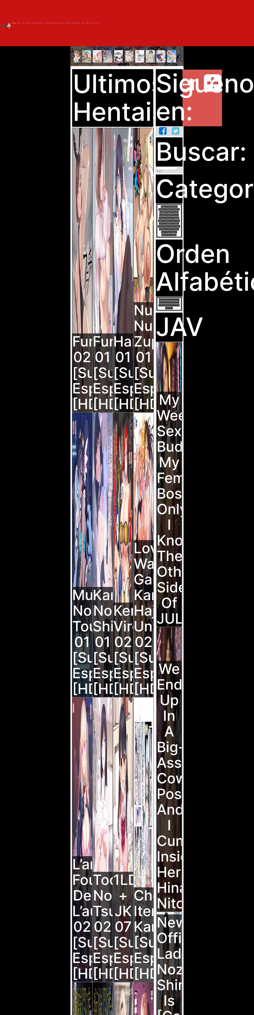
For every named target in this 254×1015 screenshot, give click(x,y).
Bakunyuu (162, 209)
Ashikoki (174, 206)
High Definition (37, 23)
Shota (168, 229)
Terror (163, 232)
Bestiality (176, 209)
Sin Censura (26, 23)
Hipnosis (167, 220)
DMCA (88, 23)
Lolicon (162, 223)
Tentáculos (175, 229)
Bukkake (169, 209)
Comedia (175, 212)
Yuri (170, 235)
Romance (162, 229)
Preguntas (95, 23)
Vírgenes (173, 232)
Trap (168, 232)
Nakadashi (169, 223)
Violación (165, 235)
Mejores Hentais (65, 23)
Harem (161, 220)
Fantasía (162, 218)
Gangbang (175, 218)
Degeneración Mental (166, 215)
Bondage (162, 212)
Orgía (172, 226)
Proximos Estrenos (51, 23)
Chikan (169, 212)
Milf (178, 220)
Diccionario (76, 23)
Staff (19, 23)
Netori (167, 226)
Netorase (161, 226)
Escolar (176, 215)
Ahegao (164, 206)
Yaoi (174, 235)
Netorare (175, 223)
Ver (185, 83)
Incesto (173, 220)
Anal (169, 206)
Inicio (14, 23)
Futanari (168, 218)
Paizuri (177, 226)
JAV (83, 23)
